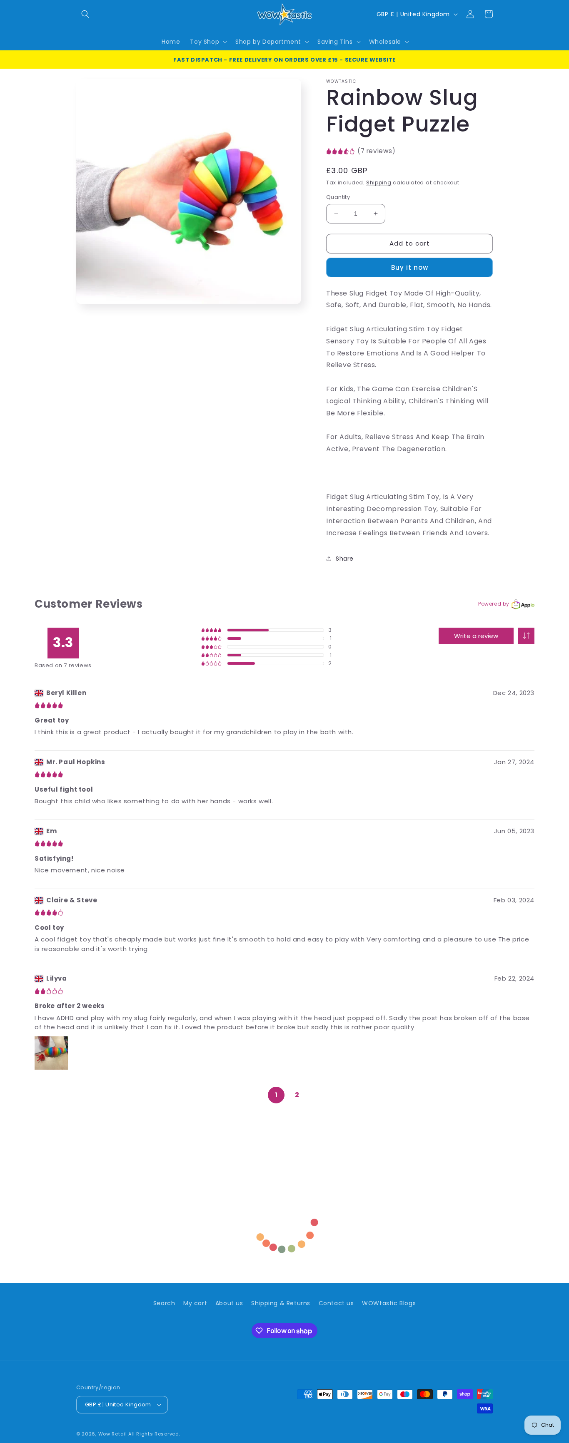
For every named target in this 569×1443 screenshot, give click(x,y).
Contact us (336, 1303)
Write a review (476, 635)
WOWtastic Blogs (389, 1303)
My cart (195, 1303)
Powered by (493, 603)
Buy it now (409, 267)
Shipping (379, 182)
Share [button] (345, 558)
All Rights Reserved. (154, 1434)
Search (164, 1303)
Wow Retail (112, 1434)
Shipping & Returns (280, 1303)
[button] (85, 14)
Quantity (338, 197)
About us (229, 1303)
